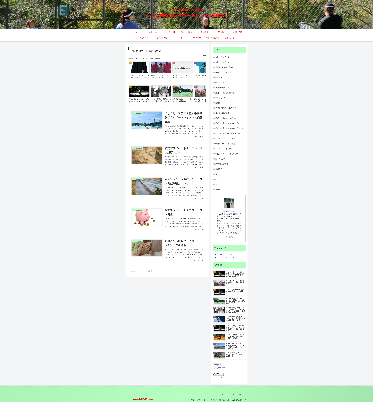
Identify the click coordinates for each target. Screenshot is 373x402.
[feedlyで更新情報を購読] (229, 237)
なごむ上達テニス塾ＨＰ (228, 257)
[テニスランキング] (218, 374)
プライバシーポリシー (228, 394)
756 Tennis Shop (225, 254)
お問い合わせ (241, 394)
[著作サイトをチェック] (226, 237)
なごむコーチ (229, 211)
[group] (139, 70)
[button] (202, 70)
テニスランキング (219, 377)
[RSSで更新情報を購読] (232, 237)
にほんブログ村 (219, 368)
